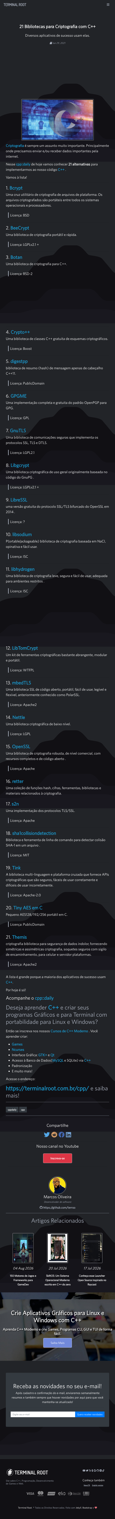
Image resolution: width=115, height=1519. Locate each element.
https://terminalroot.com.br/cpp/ (47, 1088)
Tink (16, 867)
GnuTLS (18, 430)
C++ (61, 169)
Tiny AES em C (28, 907)
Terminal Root (15, 4)
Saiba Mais (58, 1342)
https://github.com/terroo (59, 1207)
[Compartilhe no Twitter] (47, 1134)
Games (17, 1044)
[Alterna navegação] (108, 4)
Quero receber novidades (90, 1414)
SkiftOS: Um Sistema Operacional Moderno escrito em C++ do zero (58, 1280)
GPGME (19, 395)
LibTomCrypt (25, 648)
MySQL (57, 1060)
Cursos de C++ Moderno (69, 1031)
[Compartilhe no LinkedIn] (68, 1134)
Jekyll (78, 1507)
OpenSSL (21, 746)
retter (18, 781)
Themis (19, 937)
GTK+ (42, 1055)
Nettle (18, 717)
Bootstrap (87, 1507)
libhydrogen (23, 569)
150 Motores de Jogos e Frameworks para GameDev (23, 1280)
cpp (23, 1109)
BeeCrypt (19, 227)
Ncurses (18, 1049)
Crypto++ (20, 332)
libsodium (22, 534)
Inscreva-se (57, 1158)
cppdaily (12, 1109)
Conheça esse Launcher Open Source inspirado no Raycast (92, 1280)
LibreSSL (18, 499)
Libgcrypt (20, 465)
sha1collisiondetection (34, 833)
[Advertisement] (63, 68)
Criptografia (15, 145)
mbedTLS (21, 682)
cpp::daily (23, 164)
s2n (15, 803)
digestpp (19, 361)
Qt (52, 1055)
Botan (16, 257)
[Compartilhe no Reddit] (55, 1134)
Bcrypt (16, 187)
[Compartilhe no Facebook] (62, 1134)
